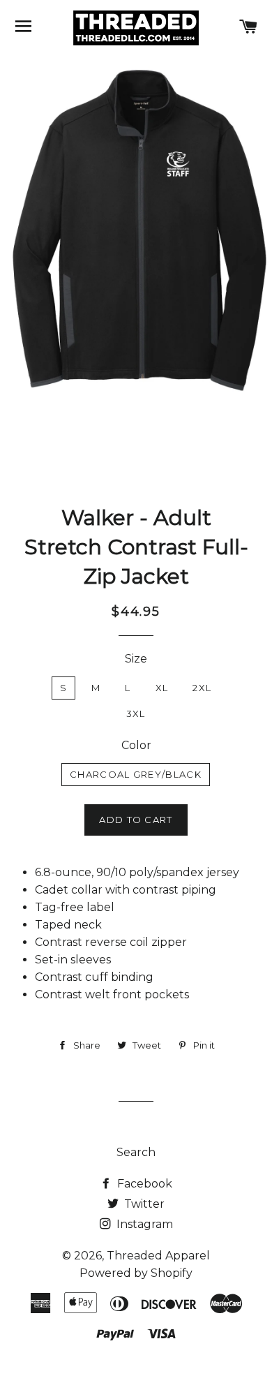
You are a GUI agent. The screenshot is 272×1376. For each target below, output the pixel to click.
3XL (136, 713)
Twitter (143, 1204)
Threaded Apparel (158, 1255)
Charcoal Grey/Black (136, 774)
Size (136, 658)
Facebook (143, 1183)
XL (162, 687)
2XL (201, 687)
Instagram (143, 1224)
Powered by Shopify (136, 1273)
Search (136, 1152)
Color (136, 745)
